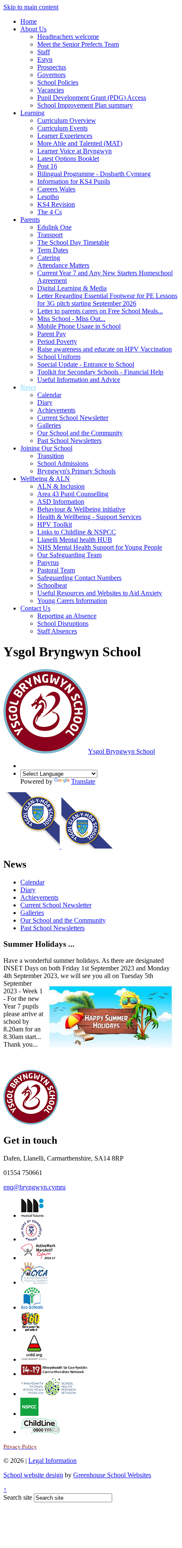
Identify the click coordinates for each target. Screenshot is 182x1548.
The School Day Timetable (73, 242)
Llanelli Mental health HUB (74, 539)
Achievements (56, 410)
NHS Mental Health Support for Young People (99, 547)
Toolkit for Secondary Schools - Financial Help (100, 372)
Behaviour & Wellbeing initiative (81, 509)
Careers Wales (56, 189)
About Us (33, 29)
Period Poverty (57, 341)
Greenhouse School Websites (112, 1475)
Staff (43, 51)
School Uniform (58, 356)
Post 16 (47, 166)
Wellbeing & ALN (45, 478)
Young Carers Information (72, 600)
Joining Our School (46, 448)
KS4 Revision (56, 204)
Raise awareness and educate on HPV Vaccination (104, 349)
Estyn (44, 59)
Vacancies (50, 90)
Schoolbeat (52, 585)
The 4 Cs (49, 212)
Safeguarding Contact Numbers (79, 577)
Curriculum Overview (66, 120)
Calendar (49, 394)
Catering (48, 257)
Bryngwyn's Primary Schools (76, 471)
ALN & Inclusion (61, 486)
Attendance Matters (63, 265)
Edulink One (54, 227)
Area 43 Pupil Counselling (72, 494)
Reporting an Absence (67, 615)
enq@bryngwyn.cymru (34, 1187)
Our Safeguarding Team (69, 554)
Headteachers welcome (68, 36)
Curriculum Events (62, 128)
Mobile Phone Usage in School (79, 326)
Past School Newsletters (69, 440)
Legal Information (52, 1460)
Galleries (49, 425)
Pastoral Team (56, 570)
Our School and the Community (80, 433)
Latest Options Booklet (68, 158)
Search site (17, 1497)
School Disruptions (62, 623)
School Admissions (62, 463)
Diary (44, 402)
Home (28, 21)
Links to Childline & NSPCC (76, 532)
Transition (50, 455)
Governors (51, 74)
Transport (50, 234)
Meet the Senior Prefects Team (78, 44)
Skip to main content (30, 7)
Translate (83, 781)
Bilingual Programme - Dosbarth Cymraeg (94, 173)
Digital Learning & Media (72, 288)
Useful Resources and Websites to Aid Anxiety (99, 593)
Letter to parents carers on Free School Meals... (100, 311)
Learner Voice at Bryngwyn (74, 151)
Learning (32, 112)
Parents (30, 219)
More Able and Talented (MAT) (79, 143)
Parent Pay (51, 333)
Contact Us (35, 608)
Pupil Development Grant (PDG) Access (91, 97)
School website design (33, 1475)
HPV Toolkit (54, 524)
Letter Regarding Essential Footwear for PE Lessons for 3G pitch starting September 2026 (107, 299)
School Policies (57, 82)
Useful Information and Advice (78, 379)
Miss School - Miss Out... (71, 318)
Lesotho (48, 196)
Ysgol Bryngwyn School (121, 751)
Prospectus (51, 67)
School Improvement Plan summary (85, 105)
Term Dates (52, 250)
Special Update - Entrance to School (85, 364)
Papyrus (48, 562)
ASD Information (60, 501)
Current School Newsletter (72, 417)
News (28, 387)
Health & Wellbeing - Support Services (89, 516)
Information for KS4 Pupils (73, 181)
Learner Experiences (64, 135)
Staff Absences (57, 631)
